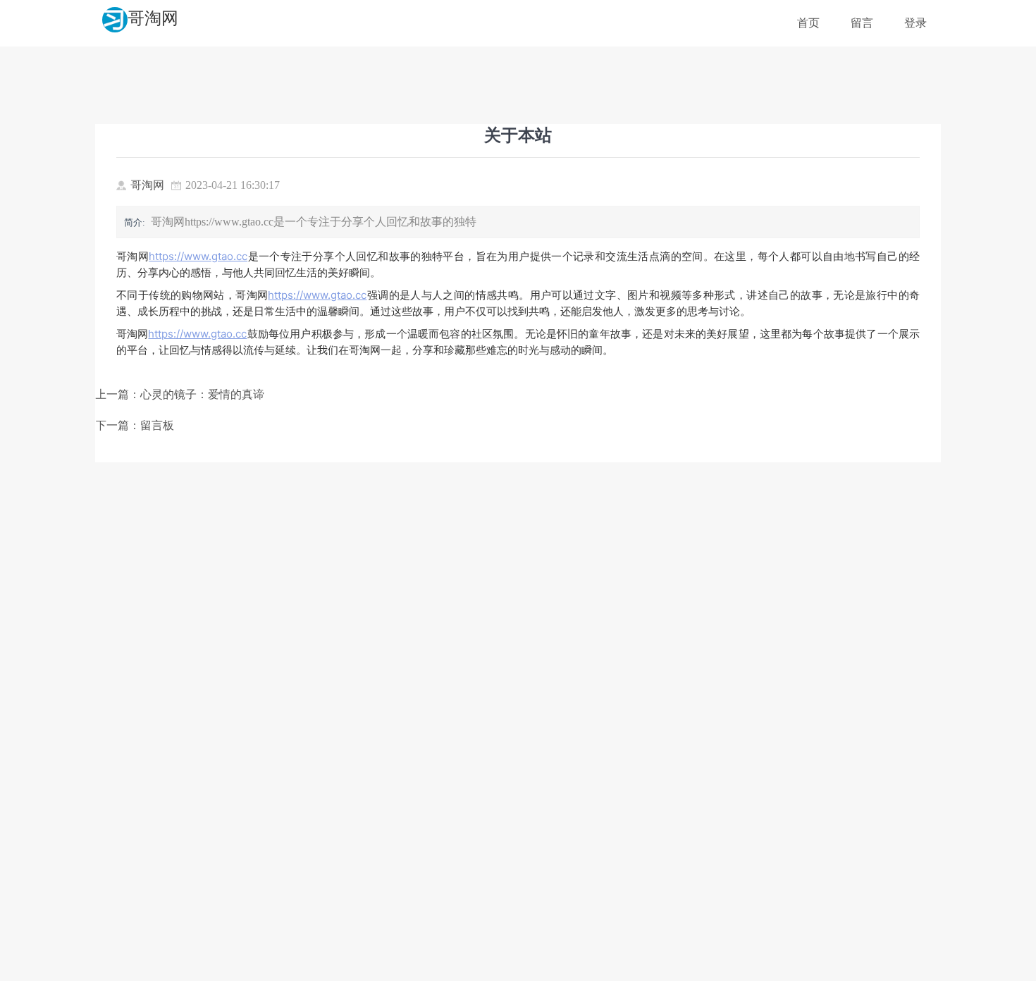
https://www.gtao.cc (198, 256)
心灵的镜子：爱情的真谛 (202, 394)
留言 (862, 23)
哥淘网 (153, 18)
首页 (808, 23)
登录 (915, 23)
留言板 (157, 425)
